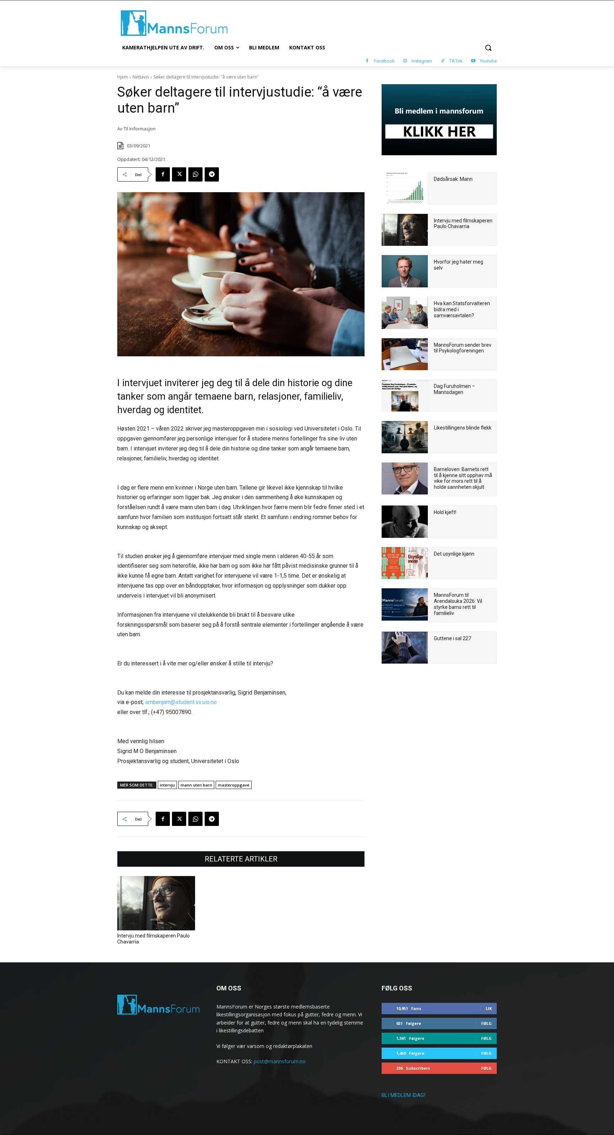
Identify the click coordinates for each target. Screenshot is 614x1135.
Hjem (122, 77)
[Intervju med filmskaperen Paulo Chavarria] (156, 903)
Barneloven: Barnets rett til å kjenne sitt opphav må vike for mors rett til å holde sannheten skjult (463, 478)
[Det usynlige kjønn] (405, 563)
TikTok (456, 61)
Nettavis (141, 77)
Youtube (488, 61)
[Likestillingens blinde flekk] (405, 437)
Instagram (421, 61)
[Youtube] (473, 61)
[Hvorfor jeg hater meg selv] (405, 271)
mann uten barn (196, 785)
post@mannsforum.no (280, 1061)
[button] (488, 47)
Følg (486, 1023)
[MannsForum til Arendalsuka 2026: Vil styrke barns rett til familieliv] (405, 604)
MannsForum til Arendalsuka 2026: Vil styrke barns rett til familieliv (458, 604)
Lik (489, 1008)
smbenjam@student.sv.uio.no (181, 702)
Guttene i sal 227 (452, 638)
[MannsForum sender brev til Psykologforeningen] (405, 354)
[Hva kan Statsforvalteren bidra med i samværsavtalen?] (405, 313)
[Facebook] (367, 61)
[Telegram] (212, 174)
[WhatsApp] (195, 174)
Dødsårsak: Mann (453, 179)
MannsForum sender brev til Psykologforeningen (462, 348)
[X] (179, 174)
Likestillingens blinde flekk (462, 428)
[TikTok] (442, 61)
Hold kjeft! (445, 512)
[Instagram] (405, 61)
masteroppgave (233, 785)
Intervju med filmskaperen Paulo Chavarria (463, 223)
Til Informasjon (140, 128)
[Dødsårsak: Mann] (405, 188)
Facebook (384, 61)
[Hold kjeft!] (405, 522)
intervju (167, 785)
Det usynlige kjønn (454, 554)
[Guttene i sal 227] (405, 648)
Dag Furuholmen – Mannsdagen (454, 389)
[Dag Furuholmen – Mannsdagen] (405, 395)
